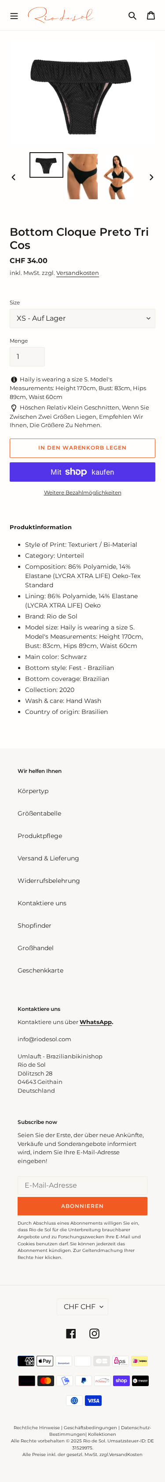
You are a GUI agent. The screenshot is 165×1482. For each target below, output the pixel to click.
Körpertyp (33, 791)
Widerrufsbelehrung (49, 881)
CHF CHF (79, 1307)
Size (15, 302)
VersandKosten (126, 1454)
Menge (19, 340)
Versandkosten (77, 272)
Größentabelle (39, 813)
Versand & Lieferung (48, 858)
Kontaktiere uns (42, 903)
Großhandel (36, 948)
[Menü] (14, 15)
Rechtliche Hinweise (37, 1428)
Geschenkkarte (40, 970)
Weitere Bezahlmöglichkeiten (82, 492)
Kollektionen (102, 1434)
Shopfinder (34, 925)
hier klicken (48, 1257)
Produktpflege (40, 836)
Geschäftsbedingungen (90, 1428)
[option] (47, 165)
